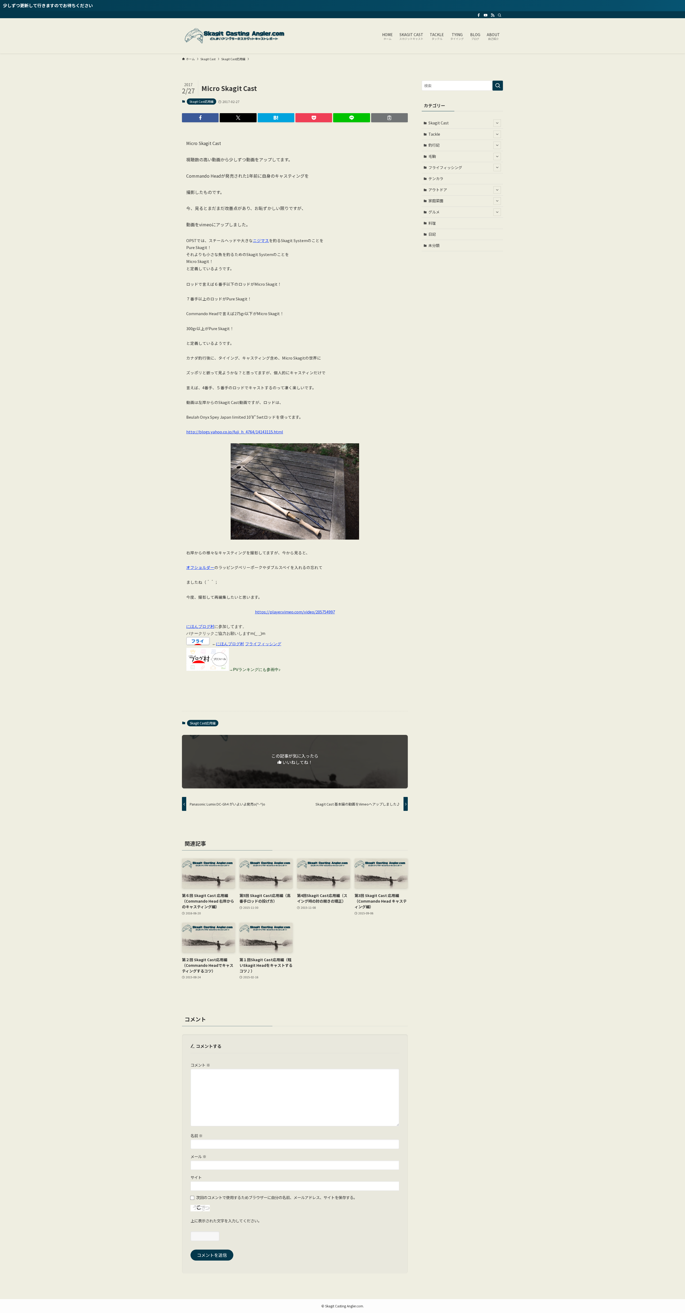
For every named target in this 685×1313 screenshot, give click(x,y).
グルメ (434, 212)
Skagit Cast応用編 (201, 101)
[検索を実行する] (497, 86)
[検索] (499, 15)
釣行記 (434, 145)
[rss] (492, 15)
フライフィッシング (263, 644)
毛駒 (432, 156)
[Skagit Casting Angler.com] (235, 35)
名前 (197, 1135)
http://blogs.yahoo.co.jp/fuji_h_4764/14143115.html (234, 431)
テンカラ (435, 178)
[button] (200, 117)
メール (198, 1156)
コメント (200, 1065)
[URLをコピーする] (389, 117)
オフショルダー (200, 567)
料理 (432, 223)
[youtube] (485, 15)
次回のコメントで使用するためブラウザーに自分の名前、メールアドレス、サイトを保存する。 (276, 1197)
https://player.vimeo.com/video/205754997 (295, 611)
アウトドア (437, 189)
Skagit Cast (438, 122)
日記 (432, 234)
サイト (196, 1177)
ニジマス (261, 240)
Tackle (434, 134)
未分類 (434, 245)
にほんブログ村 (200, 626)
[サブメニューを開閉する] (497, 123)
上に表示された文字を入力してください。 (226, 1220)
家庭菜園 (435, 200)
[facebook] (478, 15)
